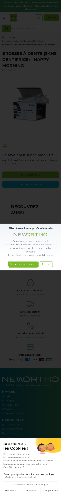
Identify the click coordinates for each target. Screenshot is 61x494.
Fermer (46, 264)
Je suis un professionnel (23, 264)
